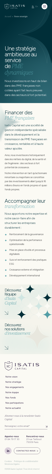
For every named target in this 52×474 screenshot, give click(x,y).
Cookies (8, 461)
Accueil (8, 16)
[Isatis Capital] (15, 6)
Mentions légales (12, 464)
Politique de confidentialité (26, 461)
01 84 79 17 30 (12, 439)
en (37, 6)
